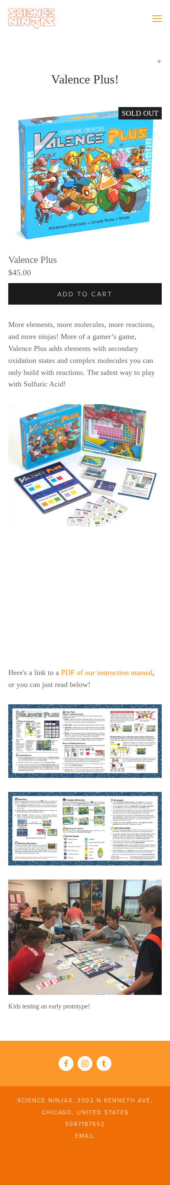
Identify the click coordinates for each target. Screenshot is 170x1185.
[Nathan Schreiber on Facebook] (66, 1063)
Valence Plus (32, 260)
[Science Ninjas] (85, 1063)
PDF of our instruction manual (107, 672)
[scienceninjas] (104, 1063)
